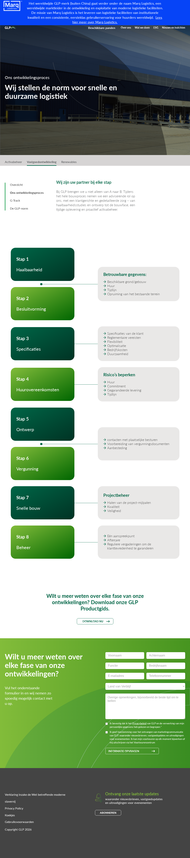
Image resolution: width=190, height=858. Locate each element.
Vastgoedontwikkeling (41, 162)
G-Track (15, 200)
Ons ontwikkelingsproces (27, 192)
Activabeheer (13, 162)
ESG (155, 27)
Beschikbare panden (101, 28)
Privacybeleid (139, 723)
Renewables (69, 162)
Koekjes (10, 815)
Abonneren (108, 812)
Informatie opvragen (123, 751)
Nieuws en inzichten (173, 27)
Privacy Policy (14, 808)
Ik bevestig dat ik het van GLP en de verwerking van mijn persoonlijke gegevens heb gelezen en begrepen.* (147, 725)
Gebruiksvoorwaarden (19, 822)
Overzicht (16, 184)
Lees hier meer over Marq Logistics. (117, 19)
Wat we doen (142, 27)
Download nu (93, 621)
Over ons (126, 27)
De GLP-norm (19, 208)
